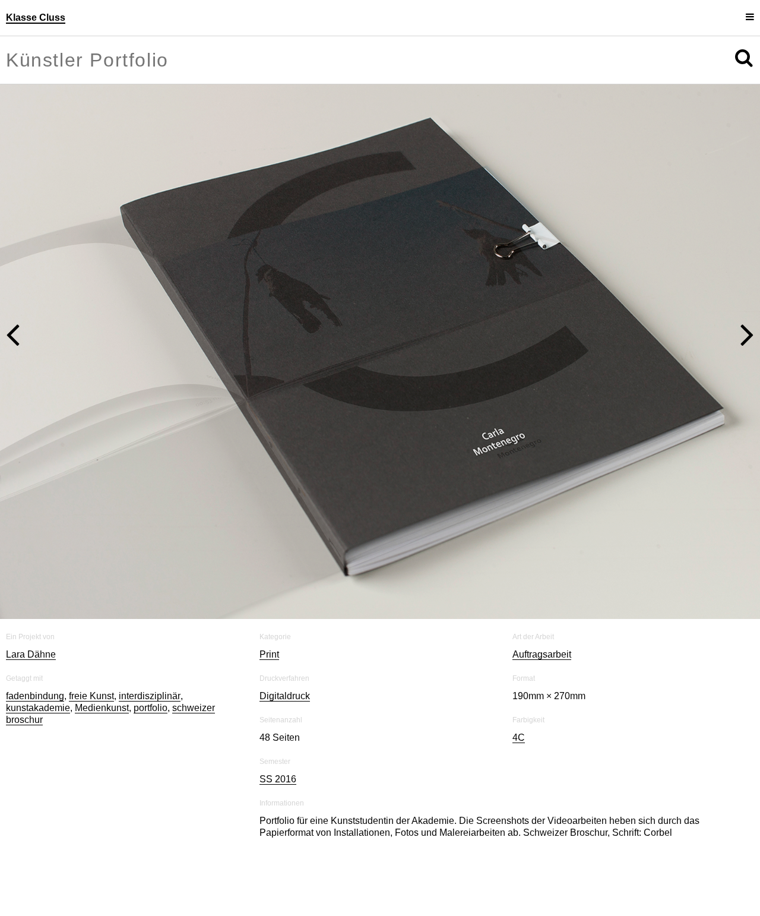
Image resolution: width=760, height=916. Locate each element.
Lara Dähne (31, 654)
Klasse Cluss (35, 17)
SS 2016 (277, 779)
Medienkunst (102, 708)
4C (518, 737)
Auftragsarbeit (541, 654)
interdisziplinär (149, 696)
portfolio (150, 708)
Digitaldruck (284, 696)
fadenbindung (35, 696)
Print (269, 654)
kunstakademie (38, 708)
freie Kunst (91, 696)
